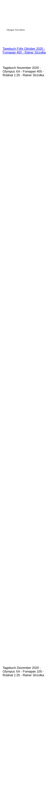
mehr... (5, 655)
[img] (25, 19)
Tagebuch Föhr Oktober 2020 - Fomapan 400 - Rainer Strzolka (24, 50)
